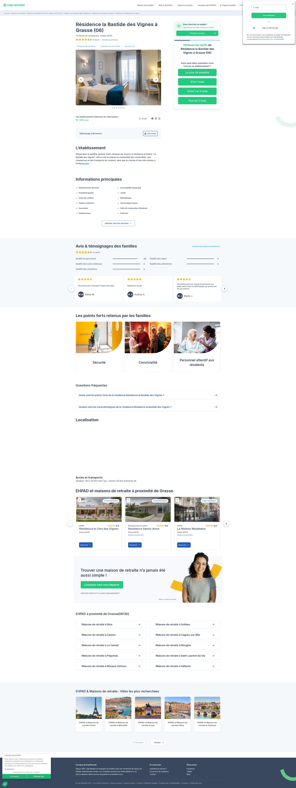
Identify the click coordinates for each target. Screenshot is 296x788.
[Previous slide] (81, 80)
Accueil (6, 13)
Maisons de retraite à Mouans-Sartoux (104, 666)
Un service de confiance (159, 771)
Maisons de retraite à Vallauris (173, 666)
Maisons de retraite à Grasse (103, 13)
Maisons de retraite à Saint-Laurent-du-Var (180, 655)
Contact (153, 774)
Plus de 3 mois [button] (197, 100)
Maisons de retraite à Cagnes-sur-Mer (178, 634)
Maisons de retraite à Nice (97, 624)
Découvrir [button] (84, 545)
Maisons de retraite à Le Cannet (100, 645)
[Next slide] (156, 80)
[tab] (112, 107)
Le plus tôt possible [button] (197, 72)
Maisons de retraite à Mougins (173, 645)
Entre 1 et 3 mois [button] (197, 91)
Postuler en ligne (197, 33)
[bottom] (79, 500)
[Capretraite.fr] (14, 5)
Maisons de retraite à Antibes (173, 624)
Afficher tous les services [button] (116, 223)
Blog (188, 774)
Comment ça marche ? (158, 769)
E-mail (256, 7)
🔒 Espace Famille (228, 5)
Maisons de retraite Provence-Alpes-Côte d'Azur (45, 13)
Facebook (191, 769)
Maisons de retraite (18, 13)
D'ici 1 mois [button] (197, 81)
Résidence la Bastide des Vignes (127, 13)
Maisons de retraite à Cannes (99, 634)
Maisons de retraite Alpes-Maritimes (78, 13)
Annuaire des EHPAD (207, 5)
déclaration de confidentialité (273, 39)
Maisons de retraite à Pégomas (100, 655)
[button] (152, 118)
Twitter (189, 771)
